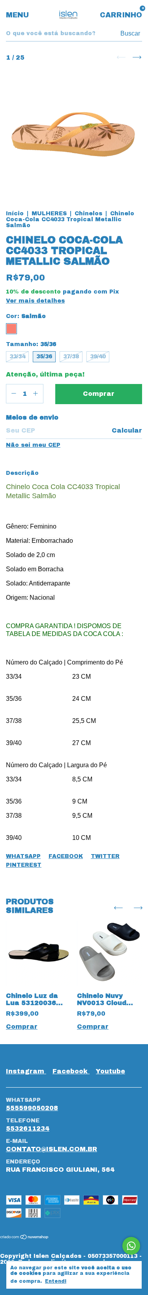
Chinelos (88, 213)
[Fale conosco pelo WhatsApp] (131, 1246)
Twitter (105, 856)
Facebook (66, 856)
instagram (26, 1071)
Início (15, 213)
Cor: (26, 316)
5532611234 (27, 1128)
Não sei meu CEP (33, 445)
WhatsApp (23, 856)
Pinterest (23, 865)
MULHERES (49, 213)
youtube (110, 1071)
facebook (71, 1071)
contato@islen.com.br (51, 1149)
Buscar (130, 33)
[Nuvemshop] (24, 1237)
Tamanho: (31, 344)
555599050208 (32, 1108)
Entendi (55, 1281)
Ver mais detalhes (35, 301)
